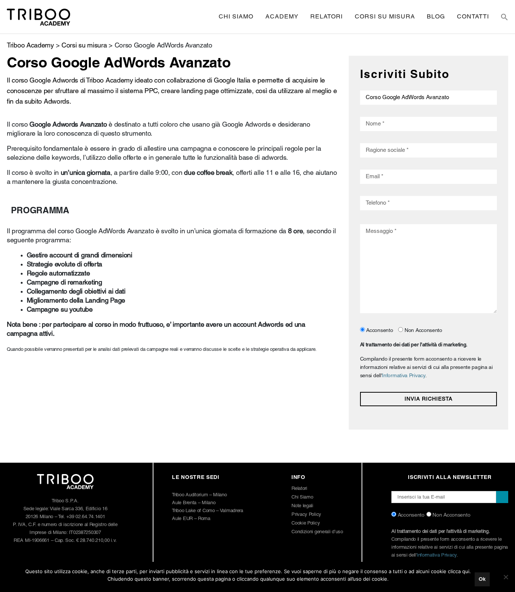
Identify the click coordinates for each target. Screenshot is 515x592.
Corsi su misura (385, 17)
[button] (504, 17)
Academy (282, 17)
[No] (505, 577)
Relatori (326, 17)
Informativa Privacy (403, 375)
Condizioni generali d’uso (317, 531)
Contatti (473, 17)
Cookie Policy (305, 523)
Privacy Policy (306, 514)
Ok (482, 579)
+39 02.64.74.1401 (85, 516)
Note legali (302, 505)
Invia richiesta (428, 399)
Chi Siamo (236, 17)
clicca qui (458, 571)
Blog (436, 17)
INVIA (502, 497)
